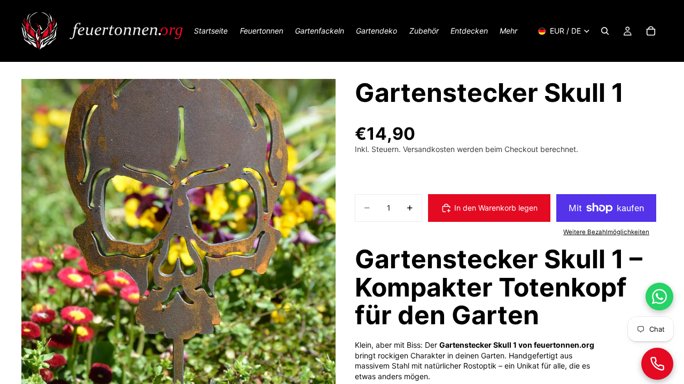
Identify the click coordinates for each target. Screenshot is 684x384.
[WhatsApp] (659, 296)
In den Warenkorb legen (496, 207)
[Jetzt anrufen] (657, 364)
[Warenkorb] (651, 31)
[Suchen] (605, 31)
